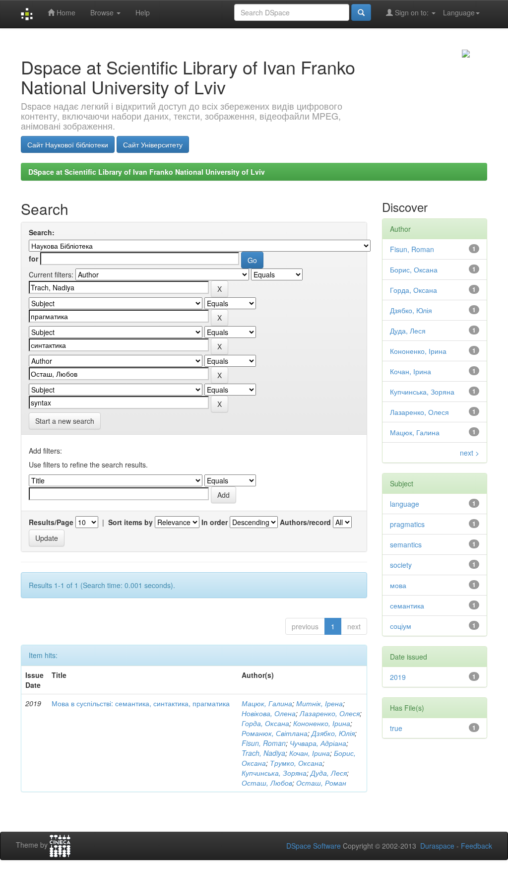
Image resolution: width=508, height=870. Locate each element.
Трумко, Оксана (296, 763)
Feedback (476, 846)
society (401, 565)
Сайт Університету (153, 144)
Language (459, 12)
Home (65, 12)
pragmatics (407, 524)
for (33, 259)
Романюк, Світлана (275, 733)
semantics (406, 544)
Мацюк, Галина (267, 703)
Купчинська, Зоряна (274, 773)
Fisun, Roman (264, 743)
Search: (42, 232)
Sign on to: (412, 12)
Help (142, 12)
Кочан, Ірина (309, 753)
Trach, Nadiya (263, 753)
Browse (103, 12)
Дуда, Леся (329, 773)
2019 (398, 677)
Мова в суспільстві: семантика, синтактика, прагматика (141, 703)
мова (398, 585)
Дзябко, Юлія (333, 733)
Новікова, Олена (269, 713)
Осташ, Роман (321, 783)
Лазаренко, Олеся (330, 713)
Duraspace (437, 846)
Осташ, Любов (267, 783)
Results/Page (51, 522)
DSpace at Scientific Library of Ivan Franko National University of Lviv (146, 172)
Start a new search (64, 421)
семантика (407, 605)
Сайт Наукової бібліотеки (67, 144)
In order (214, 522)
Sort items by (130, 522)
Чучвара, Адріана (318, 743)
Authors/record (305, 522)
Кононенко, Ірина (321, 723)
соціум (400, 626)
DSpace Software (313, 846)
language (404, 504)
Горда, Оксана (265, 723)
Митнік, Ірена (319, 703)
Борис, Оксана (414, 269)
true (396, 728)
